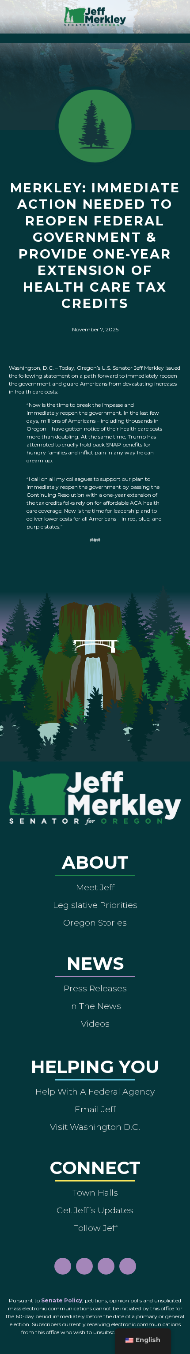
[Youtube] (106, 1266)
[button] (95, 36)
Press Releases (95, 988)
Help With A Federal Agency (95, 1091)
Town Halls (95, 1192)
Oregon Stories (95, 922)
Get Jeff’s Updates (95, 1210)
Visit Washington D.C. (95, 1126)
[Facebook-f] (62, 1266)
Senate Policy (61, 1300)
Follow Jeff (95, 1227)
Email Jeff (95, 1109)
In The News (95, 1005)
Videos (95, 1023)
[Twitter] (127, 1266)
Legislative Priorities (95, 904)
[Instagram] (84, 1266)
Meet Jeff (95, 887)
